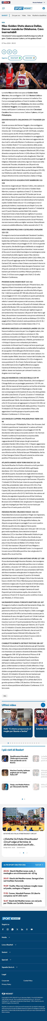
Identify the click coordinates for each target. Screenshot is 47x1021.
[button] (23, 8)
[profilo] (43, 8)
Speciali (5, 960)
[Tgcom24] (6, 2)
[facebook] (3, 929)
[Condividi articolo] (4, 52)
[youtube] (32, 929)
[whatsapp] (12, 929)
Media (4, 937)
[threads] (27, 929)
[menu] (3, 8)
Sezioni (4, 952)
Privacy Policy (6, 984)
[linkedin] (22, 929)
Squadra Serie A (8, 967)
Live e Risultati (7, 945)
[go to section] (43, 705)
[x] (17, 929)
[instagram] (8, 929)
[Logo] (23, 8)
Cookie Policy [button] (28, 981)
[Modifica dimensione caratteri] (15, 52)
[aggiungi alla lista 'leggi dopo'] (9, 52)
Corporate (5, 981)
